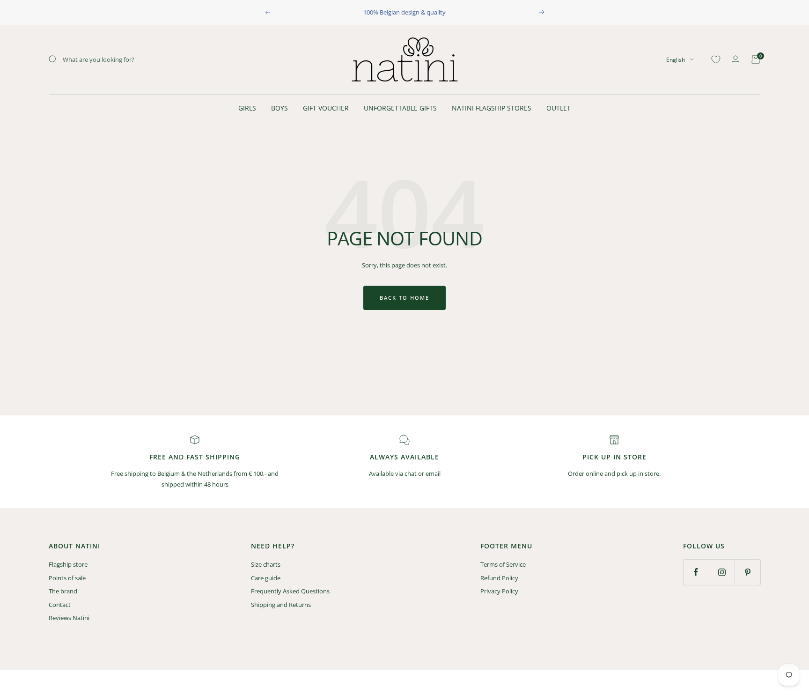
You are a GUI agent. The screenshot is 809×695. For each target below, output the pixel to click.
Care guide (265, 578)
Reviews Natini (69, 618)
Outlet (558, 108)
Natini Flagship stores (491, 108)
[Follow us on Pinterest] (747, 572)
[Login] (735, 59)
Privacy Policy (499, 591)
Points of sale (67, 578)
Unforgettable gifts (400, 108)
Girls (247, 108)
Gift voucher (326, 108)
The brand (63, 591)
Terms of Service (503, 564)
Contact (60, 604)
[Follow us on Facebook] (696, 572)
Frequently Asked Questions (290, 591)
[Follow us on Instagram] (722, 572)
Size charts (265, 564)
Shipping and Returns (281, 604)
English (675, 59)
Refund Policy (499, 578)
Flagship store (68, 564)
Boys (279, 108)
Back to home (404, 297)
